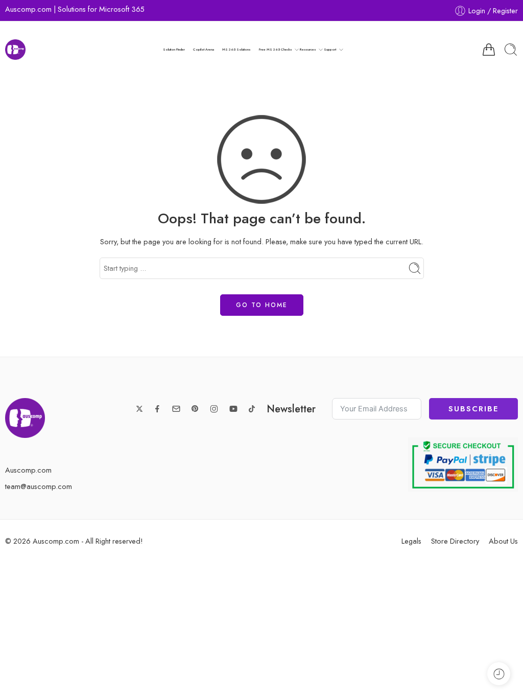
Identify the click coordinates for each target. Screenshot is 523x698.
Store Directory (455, 541)
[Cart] (489, 49)
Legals (411, 541)
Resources (308, 49)
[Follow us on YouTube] (233, 408)
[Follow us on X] (139, 408)
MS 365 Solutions (236, 49)
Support (330, 49)
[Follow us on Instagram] (214, 408)
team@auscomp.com (38, 486)
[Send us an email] (176, 408)
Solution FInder (174, 49)
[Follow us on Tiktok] (251, 408)
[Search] (511, 49)
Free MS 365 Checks (275, 49)
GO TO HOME (262, 305)
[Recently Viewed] (498, 673)
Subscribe (473, 408)
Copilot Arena (203, 49)
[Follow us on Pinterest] (195, 409)
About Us (503, 541)
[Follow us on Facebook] (157, 409)
